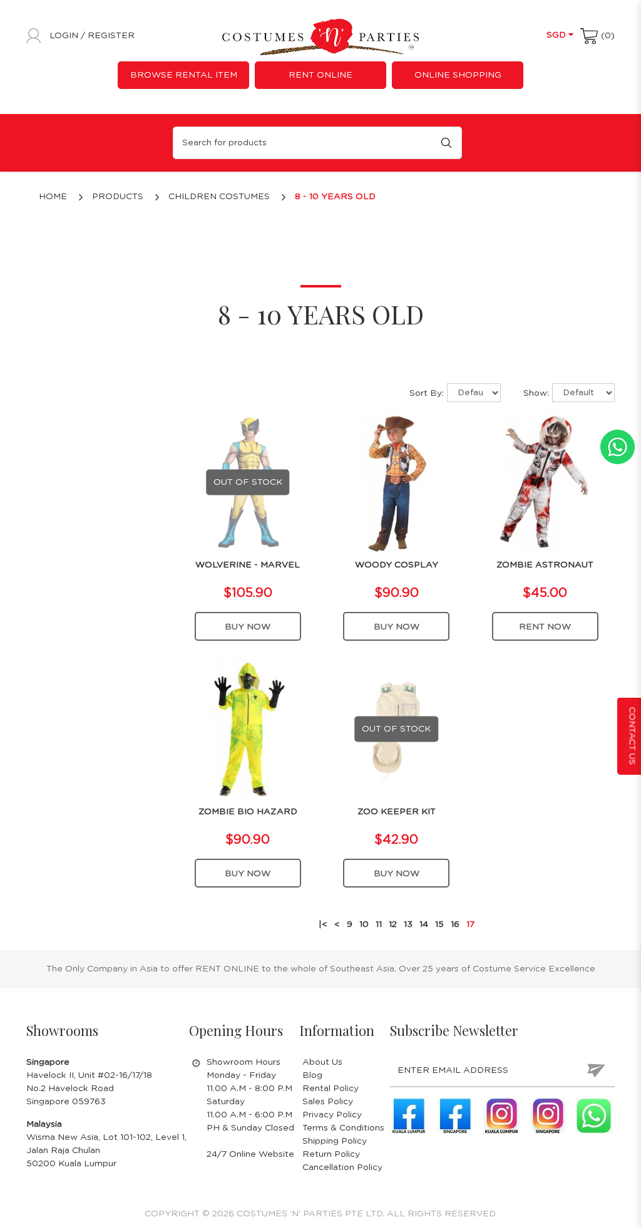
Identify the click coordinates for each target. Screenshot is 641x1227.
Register (111, 35)
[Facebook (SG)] (455, 1115)
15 (439, 924)
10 (364, 924)
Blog (312, 1075)
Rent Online (320, 75)
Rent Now (545, 627)
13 (408, 924)
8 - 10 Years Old (335, 196)
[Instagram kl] (501, 1115)
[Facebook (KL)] (409, 1115)
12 (393, 924)
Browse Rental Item (183, 75)
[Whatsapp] (594, 1115)
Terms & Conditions (343, 1128)
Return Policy (331, 1154)
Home (53, 196)
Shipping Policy (334, 1141)
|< (323, 924)
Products (117, 196)
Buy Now (247, 627)
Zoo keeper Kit (396, 811)
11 (379, 924)
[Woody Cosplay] (396, 481)
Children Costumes (219, 196)
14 (423, 924)
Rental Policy (330, 1088)
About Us (322, 1062)
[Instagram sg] (548, 1115)
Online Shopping (457, 75)
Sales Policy (327, 1101)
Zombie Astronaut (544, 565)
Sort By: (426, 393)
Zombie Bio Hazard (247, 811)
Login (65, 35)
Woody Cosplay (396, 565)
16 (455, 924)
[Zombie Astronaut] (545, 481)
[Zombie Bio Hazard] (248, 728)
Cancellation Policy (342, 1167)
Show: (536, 393)
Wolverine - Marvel (247, 565)
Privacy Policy (332, 1115)
